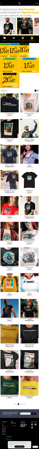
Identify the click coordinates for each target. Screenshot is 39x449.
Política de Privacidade (4, 429)
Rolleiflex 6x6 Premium (29, 216)
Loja (2, 423)
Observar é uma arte (29, 344)
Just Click (29, 370)
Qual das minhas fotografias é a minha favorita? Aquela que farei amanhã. (10, 396)
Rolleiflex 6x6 (10, 241)
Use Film (29, 293)
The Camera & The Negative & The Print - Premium (29, 319)
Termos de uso (4, 426)
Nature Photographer (9, 113)
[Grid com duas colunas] (35, 90)
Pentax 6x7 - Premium (29, 139)
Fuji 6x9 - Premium (9, 164)
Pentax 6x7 (9, 216)
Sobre (3, 425)
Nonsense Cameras (9, 139)
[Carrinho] (37, 3)
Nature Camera (29, 267)
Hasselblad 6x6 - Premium (10, 190)
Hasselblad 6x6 (29, 190)
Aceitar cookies (19, 446)
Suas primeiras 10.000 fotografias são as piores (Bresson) (29, 396)
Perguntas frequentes (4, 431)
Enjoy (9, 293)
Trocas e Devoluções (4, 434)
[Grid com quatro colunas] (37, 90)
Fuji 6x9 (29, 164)
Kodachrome (10, 318)
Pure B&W (9, 370)
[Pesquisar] (36, 3)
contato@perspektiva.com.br (7, 438)
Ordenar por (3, 90)
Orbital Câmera (9, 267)
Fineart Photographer (29, 113)
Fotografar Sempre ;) (9, 344)
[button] (1, 3)
